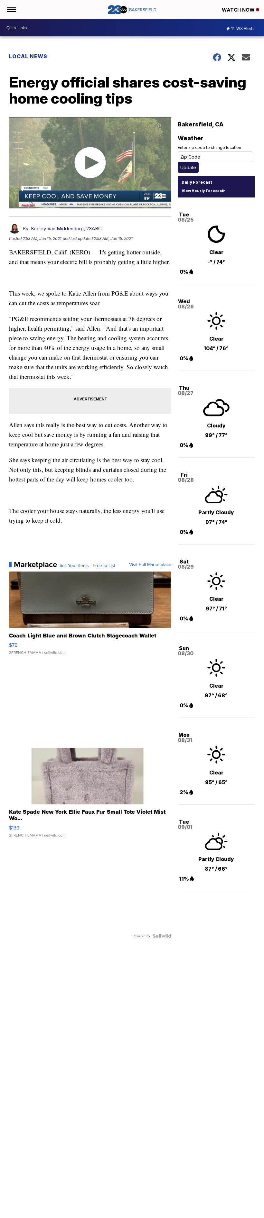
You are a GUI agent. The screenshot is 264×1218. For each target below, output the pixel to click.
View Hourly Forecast (202, 190)
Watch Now (239, 10)
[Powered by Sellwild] (162, 936)
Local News (28, 56)
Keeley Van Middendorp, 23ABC (66, 228)
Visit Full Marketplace (150, 564)
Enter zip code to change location (209, 147)
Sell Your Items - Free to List (87, 565)
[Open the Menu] (11, 9)
